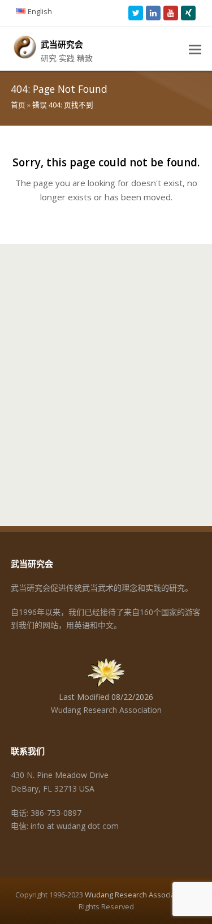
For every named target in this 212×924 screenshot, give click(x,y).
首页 (18, 105)
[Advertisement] (106, 379)
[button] (195, 48)
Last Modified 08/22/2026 (106, 696)
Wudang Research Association (136, 894)
